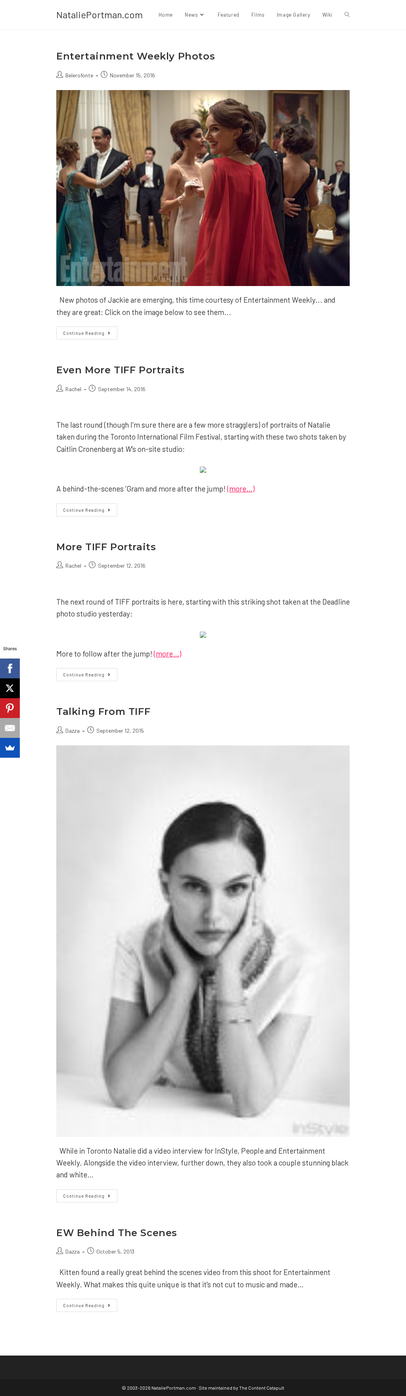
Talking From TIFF (103, 711)
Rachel (73, 389)
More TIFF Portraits (106, 547)
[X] (10, 688)
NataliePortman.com (99, 14)
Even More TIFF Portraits (120, 370)
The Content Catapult (261, 1387)
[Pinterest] (10, 708)
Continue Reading (90, 335)
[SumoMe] (10, 748)
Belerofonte (79, 75)
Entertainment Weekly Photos (135, 56)
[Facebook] (10, 668)
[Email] (10, 728)
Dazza (72, 730)
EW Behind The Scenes (116, 1233)
